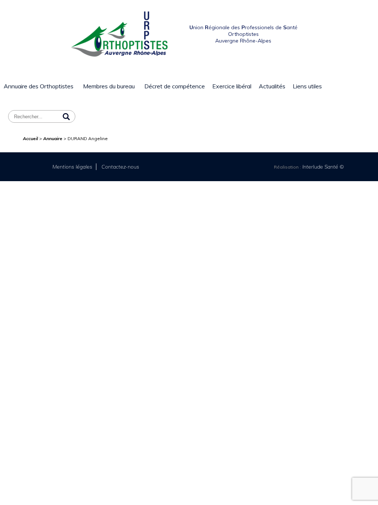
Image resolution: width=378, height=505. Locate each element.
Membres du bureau (109, 86)
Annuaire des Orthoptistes (38, 86)
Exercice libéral (231, 86)
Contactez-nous (120, 166)
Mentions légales (72, 166)
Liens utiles (307, 86)
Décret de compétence (174, 86)
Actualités (272, 86)
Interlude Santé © (322, 166)
